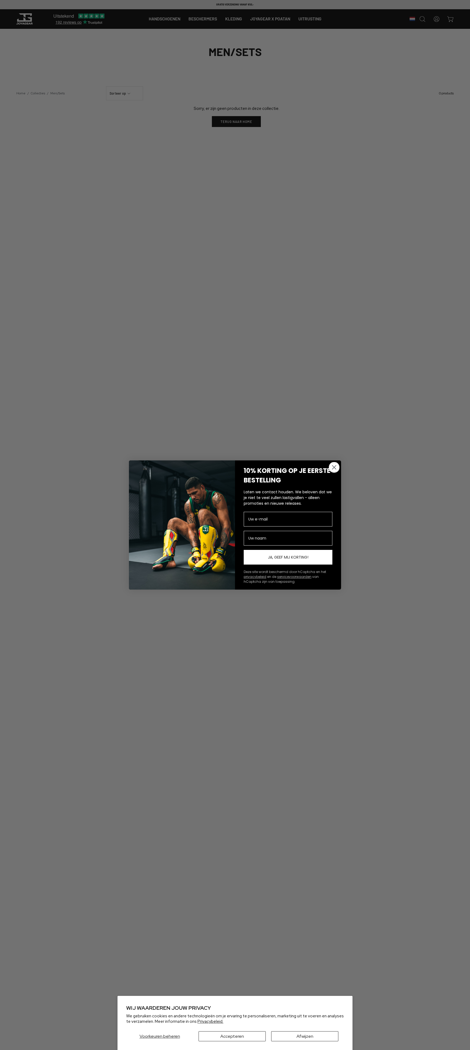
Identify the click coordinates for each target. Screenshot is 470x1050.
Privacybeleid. (210, 1021)
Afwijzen (304, 1036)
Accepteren (232, 1036)
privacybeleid (255, 576)
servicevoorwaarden (294, 576)
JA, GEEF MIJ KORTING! (288, 557)
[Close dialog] (334, 467)
